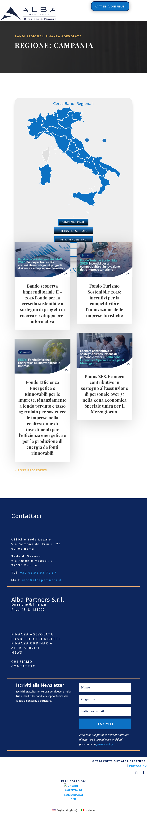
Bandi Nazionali (73, 222)
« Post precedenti (31, 470)
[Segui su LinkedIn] (136, 772)
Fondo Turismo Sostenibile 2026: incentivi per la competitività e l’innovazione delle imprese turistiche (104, 300)
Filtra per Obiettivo (73, 239)
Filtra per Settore (73, 231)
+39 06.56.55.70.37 (38, 572)
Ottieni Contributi (110, 6)
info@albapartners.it (42, 580)
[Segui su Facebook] (143, 772)
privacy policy (104, 744)
